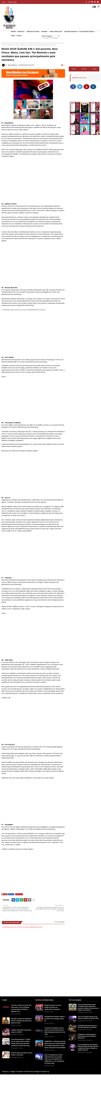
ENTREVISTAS (20, 31)
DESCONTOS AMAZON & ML (71, 31)
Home (4, 2)
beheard (11, 894)
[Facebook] (13, 900)
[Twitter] (17, 900)
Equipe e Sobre (12, 2)
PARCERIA (19, 36)
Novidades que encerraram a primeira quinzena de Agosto (87, 1026)
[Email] (29, 900)
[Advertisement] (33, 986)
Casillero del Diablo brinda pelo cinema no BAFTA (21, 1031)
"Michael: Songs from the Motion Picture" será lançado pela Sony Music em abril (21, 1021)
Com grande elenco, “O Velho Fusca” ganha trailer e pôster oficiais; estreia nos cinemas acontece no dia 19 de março (20, 1042)
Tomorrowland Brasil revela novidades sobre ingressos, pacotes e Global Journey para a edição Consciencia (88, 1007)
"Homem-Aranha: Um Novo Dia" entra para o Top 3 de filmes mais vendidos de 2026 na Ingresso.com (21, 1008)
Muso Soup (15, 43)
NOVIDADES (44, 31)
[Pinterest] (25, 900)
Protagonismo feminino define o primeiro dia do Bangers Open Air (54, 1019)
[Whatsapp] (21, 900)
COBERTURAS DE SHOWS (33, 31)
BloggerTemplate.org (42, 1071)
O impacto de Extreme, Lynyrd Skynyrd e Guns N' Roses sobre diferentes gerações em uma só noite (54, 1031)
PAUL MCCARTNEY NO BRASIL (86, 31)
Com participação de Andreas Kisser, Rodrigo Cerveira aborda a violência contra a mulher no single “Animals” (88, 1047)
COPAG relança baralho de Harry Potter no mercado (21, 1054)
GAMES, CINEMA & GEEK (56, 31)
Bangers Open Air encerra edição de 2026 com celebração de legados (52, 1007)
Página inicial (5, 43)
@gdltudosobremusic (79, 78)
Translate (55, 38)
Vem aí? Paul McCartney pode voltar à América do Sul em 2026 (88, 1017)
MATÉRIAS (13, 31)
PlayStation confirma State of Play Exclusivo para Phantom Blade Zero (87, 1036)
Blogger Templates (16, 1071)
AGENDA (13, 36)
